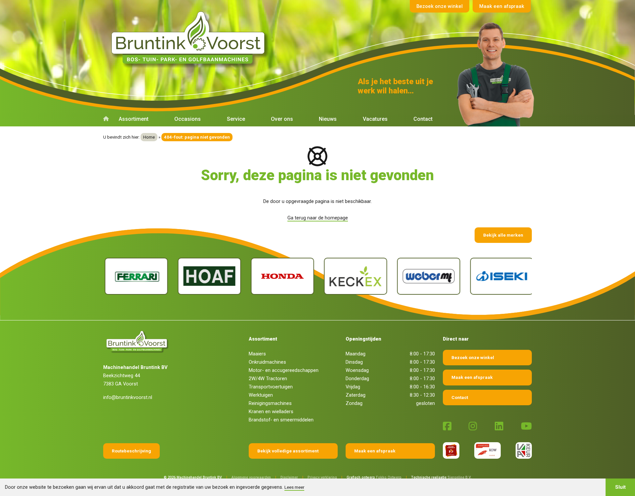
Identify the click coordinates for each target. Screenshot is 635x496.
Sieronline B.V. (459, 477)
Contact (423, 119)
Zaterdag (355, 395)
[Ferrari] (135, 276)
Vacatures (375, 119)
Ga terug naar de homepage (317, 218)
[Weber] (427, 276)
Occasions (187, 119)
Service (236, 119)
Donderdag (357, 378)
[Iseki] (500, 276)
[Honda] (281, 276)
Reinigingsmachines (270, 403)
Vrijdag (353, 387)
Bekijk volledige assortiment (287, 450)
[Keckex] (354, 276)
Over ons (282, 119)
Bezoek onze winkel (439, 6)
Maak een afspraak (501, 6)
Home (149, 137)
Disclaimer (289, 477)
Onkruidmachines (267, 362)
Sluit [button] (620, 487)
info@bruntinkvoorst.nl (127, 397)
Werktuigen (261, 395)
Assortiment (133, 119)
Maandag (355, 354)
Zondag (354, 403)
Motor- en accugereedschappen (283, 370)
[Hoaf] (208, 276)
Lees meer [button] (294, 487)
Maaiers (257, 354)
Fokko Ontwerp (389, 477)
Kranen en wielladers (271, 411)
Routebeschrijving (131, 450)
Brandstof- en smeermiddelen (281, 420)
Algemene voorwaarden (251, 477)
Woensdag (357, 370)
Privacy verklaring (322, 477)
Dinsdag (354, 362)
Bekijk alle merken (503, 235)
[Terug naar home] (190, 38)
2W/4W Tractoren (268, 378)
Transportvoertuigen (271, 387)
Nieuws (328, 119)
